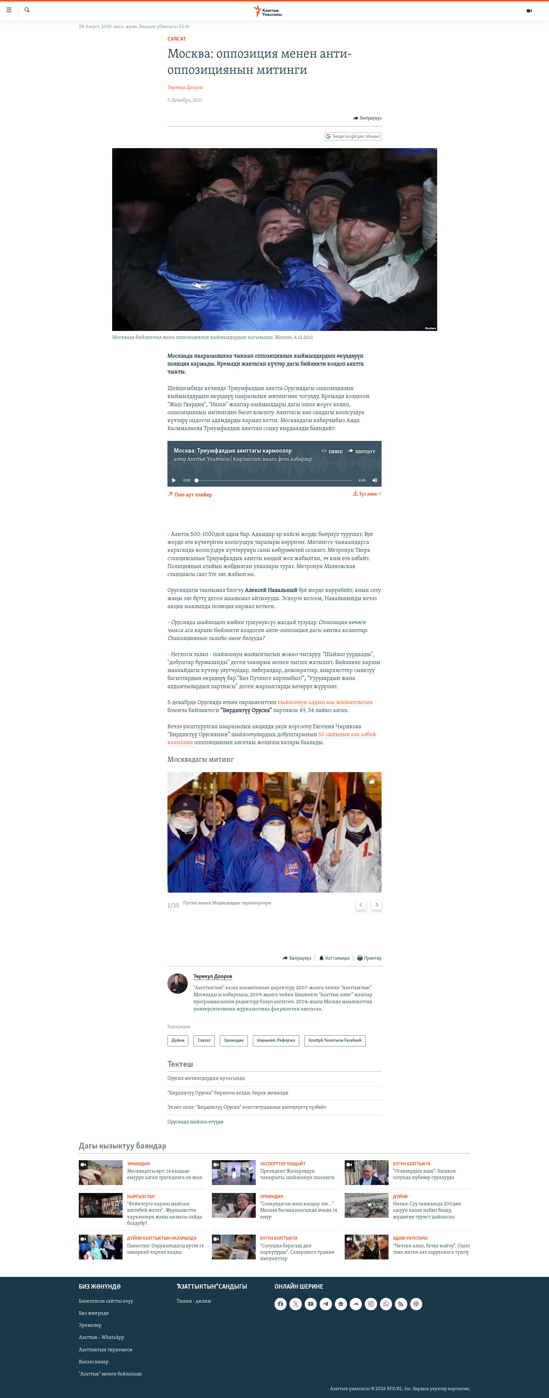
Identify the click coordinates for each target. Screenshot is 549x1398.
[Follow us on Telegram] (326, 1304)
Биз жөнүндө (94, 1313)
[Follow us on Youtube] (311, 1304)
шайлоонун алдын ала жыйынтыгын (324, 703)
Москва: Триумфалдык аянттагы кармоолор (233, 451)
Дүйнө (400, 1197)
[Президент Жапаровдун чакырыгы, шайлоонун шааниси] (234, 1172)
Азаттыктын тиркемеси (105, 1349)
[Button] (367, 118)
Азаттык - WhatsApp (101, 1337)
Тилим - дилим (194, 1301)
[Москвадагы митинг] (274, 832)
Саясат (176, 39)
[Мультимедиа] (529, 10)
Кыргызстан (140, 1197)
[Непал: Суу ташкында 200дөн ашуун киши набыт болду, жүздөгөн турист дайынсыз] (367, 1205)
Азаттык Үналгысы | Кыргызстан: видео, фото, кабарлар (249, 459)
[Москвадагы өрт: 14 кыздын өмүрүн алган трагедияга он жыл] (101, 1172)
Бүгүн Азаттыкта (411, 1164)
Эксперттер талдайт (283, 1164)
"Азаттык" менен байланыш (110, 1373)
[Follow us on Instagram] (371, 1304)
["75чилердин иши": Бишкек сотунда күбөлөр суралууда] (367, 1172)
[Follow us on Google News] (341, 1304)
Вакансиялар (94, 1361)
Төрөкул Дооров (185, 87)
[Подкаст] (416, 1304)
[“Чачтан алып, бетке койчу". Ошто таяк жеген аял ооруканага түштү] (367, 1247)
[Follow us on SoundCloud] (356, 1304)
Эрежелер (90, 1325)
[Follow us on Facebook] (280, 1304)
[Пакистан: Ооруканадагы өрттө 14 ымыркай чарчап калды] (101, 1247)
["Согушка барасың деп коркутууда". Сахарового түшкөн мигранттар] (234, 1247)
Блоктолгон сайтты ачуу (106, 1301)
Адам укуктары (410, 1238)
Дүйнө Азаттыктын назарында (161, 1238)
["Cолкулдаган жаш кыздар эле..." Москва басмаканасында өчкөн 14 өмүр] (234, 1205)
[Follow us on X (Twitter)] (295, 1304)
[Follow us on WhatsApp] (386, 1304)
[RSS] (401, 1304)
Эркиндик (138, 1164)
